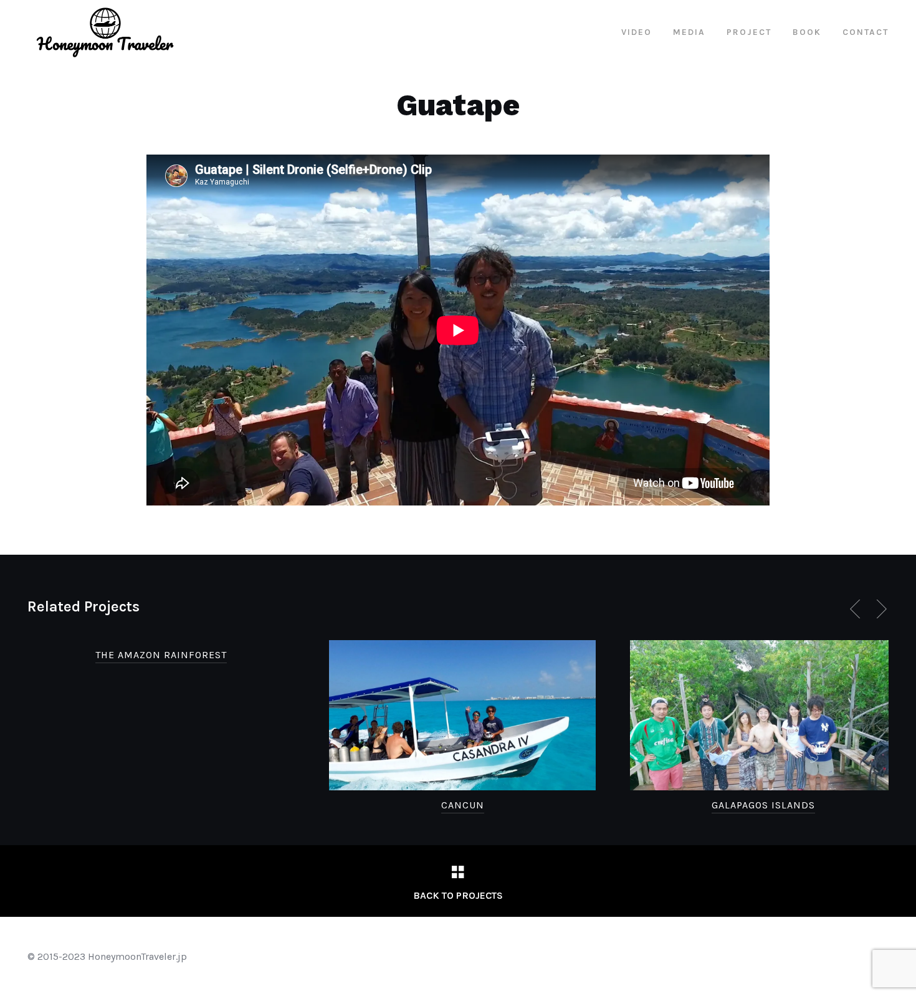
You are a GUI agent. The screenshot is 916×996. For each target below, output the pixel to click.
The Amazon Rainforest (161, 655)
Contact (865, 32)
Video (636, 32)
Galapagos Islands (763, 805)
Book (807, 32)
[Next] (879, 609)
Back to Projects (458, 895)
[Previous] (857, 609)
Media (689, 32)
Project (749, 32)
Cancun (462, 805)
